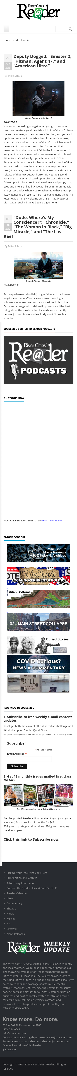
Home (7, 40)
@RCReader (10, 1049)
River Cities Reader (52, 520)
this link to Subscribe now (35, 839)
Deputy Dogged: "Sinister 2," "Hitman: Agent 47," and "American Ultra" (43, 61)
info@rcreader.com (14, 1033)
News (10, 898)
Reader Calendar (17, 893)
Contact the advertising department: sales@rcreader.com (37, 1037)
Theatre (11, 908)
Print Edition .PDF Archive (22, 878)
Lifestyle (12, 928)
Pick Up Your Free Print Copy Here (27, 873)
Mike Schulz (15, 75)
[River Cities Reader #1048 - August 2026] (38, 459)
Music (10, 913)
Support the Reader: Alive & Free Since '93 (32, 888)
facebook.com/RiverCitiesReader (22, 1045)
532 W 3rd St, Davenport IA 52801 (23, 1025)
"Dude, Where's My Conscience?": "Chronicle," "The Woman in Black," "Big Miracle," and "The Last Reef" (38, 226)
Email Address (17, 754)
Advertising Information (21, 883)
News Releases (16, 934)
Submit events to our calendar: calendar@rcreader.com (36, 1041)
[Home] (38, 12)
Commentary (14, 903)
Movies (11, 918)
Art (8, 923)
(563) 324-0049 (11, 1029)
